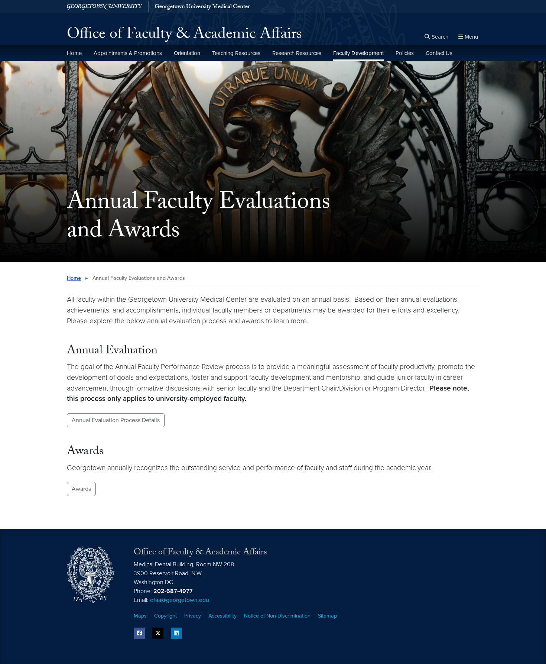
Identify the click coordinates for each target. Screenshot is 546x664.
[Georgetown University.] (104, 6)
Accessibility (222, 616)
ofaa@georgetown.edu (179, 600)
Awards (81, 489)
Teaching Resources (236, 53)
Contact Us (439, 53)
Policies (405, 53)
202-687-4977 (173, 591)
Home (74, 53)
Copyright (165, 616)
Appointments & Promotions (128, 53)
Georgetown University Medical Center (202, 7)
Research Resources (296, 53)
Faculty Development (358, 53)
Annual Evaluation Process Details (116, 420)
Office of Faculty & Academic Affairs (184, 35)
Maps (140, 616)
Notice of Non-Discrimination (277, 616)
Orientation (187, 53)
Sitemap (327, 616)
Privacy (192, 616)
